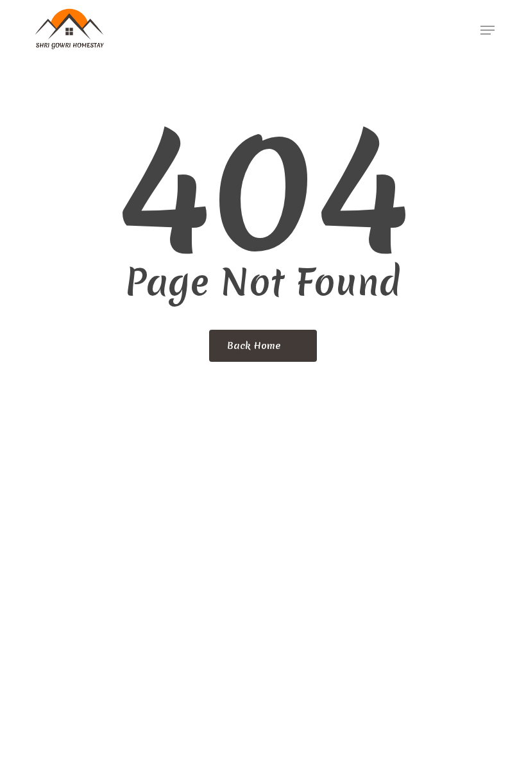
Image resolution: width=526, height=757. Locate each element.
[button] (487, 30)
